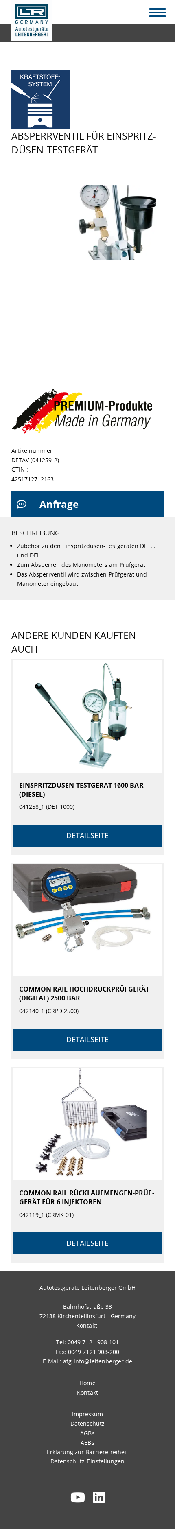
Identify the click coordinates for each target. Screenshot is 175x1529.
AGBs (87, 1433)
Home (87, 1383)
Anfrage (59, 504)
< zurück (28, 31)
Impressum (87, 1414)
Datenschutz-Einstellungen (87, 1461)
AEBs (87, 1442)
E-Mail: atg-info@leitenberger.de (87, 1361)
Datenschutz (87, 1423)
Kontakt (87, 1392)
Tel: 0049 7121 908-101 (87, 1342)
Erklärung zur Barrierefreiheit (87, 1452)
